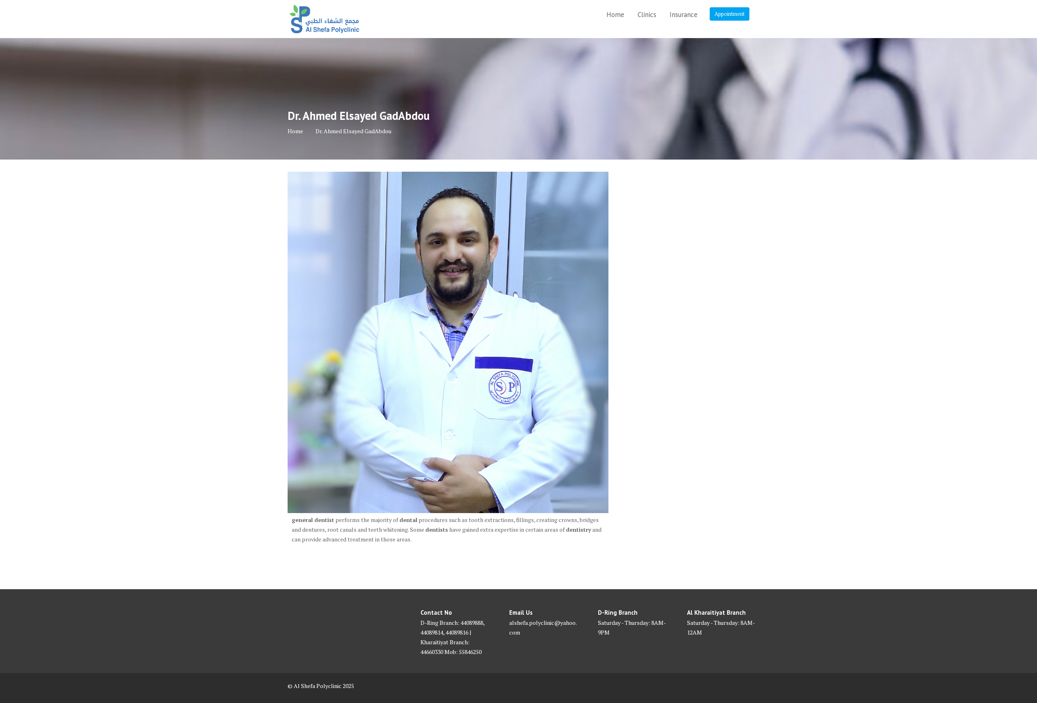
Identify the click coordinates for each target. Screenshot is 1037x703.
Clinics (647, 14)
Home (615, 14)
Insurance (684, 14)
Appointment (730, 13)
